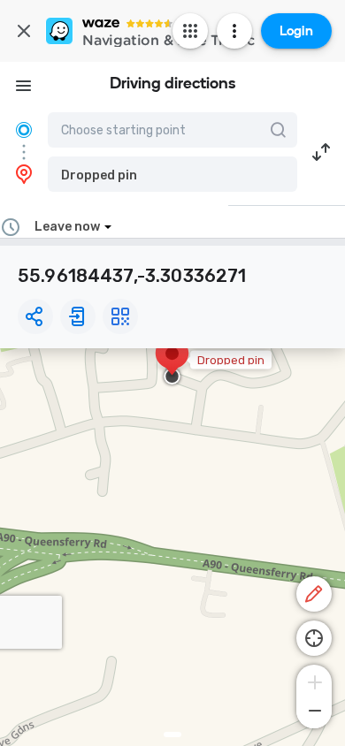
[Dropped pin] (172, 362)
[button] (172, 174)
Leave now (67, 226)
